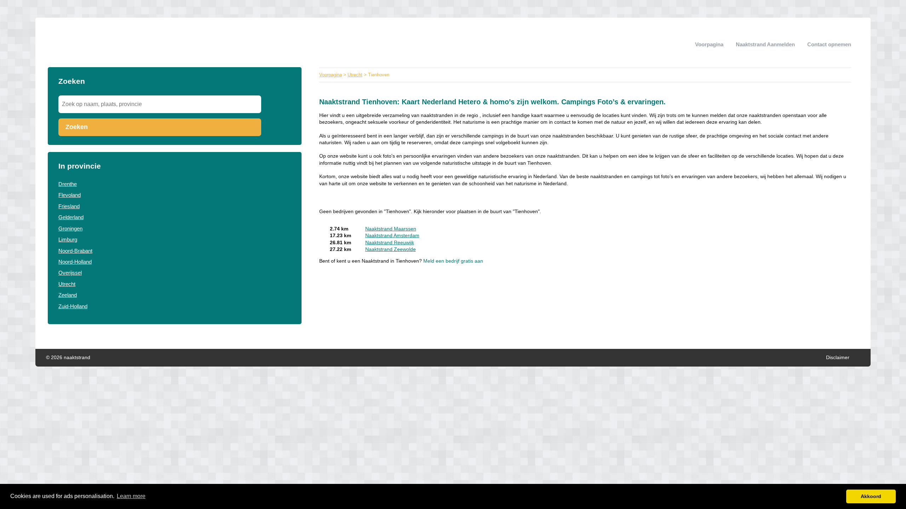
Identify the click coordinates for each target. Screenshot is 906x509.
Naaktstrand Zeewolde (390, 249)
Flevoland (69, 195)
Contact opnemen (829, 44)
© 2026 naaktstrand (68, 357)
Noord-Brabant (75, 251)
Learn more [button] (131, 496)
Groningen (70, 229)
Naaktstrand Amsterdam (392, 235)
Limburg (67, 239)
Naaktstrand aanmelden (765, 44)
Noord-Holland (75, 262)
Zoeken (76, 126)
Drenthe (67, 184)
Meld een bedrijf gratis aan (453, 261)
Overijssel (70, 273)
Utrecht (66, 284)
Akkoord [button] (871, 496)
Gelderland (71, 217)
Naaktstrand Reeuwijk (389, 242)
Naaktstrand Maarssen (390, 229)
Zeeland (67, 295)
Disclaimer (837, 357)
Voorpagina (709, 44)
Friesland (69, 206)
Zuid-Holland (72, 306)
